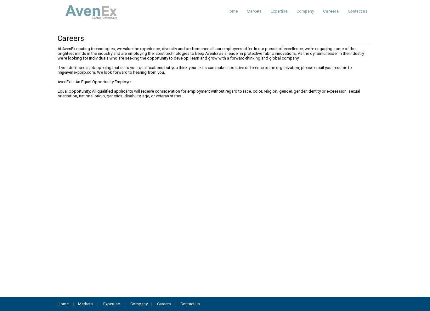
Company (305, 11)
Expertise (279, 11)
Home (232, 11)
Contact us (357, 11)
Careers (331, 11)
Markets (254, 11)
